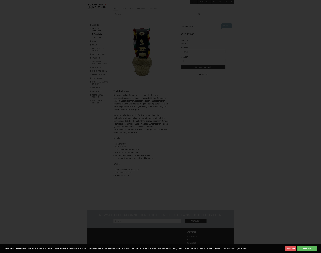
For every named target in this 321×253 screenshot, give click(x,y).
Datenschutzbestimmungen (228, 248)
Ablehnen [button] (291, 248)
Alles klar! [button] (307, 248)
